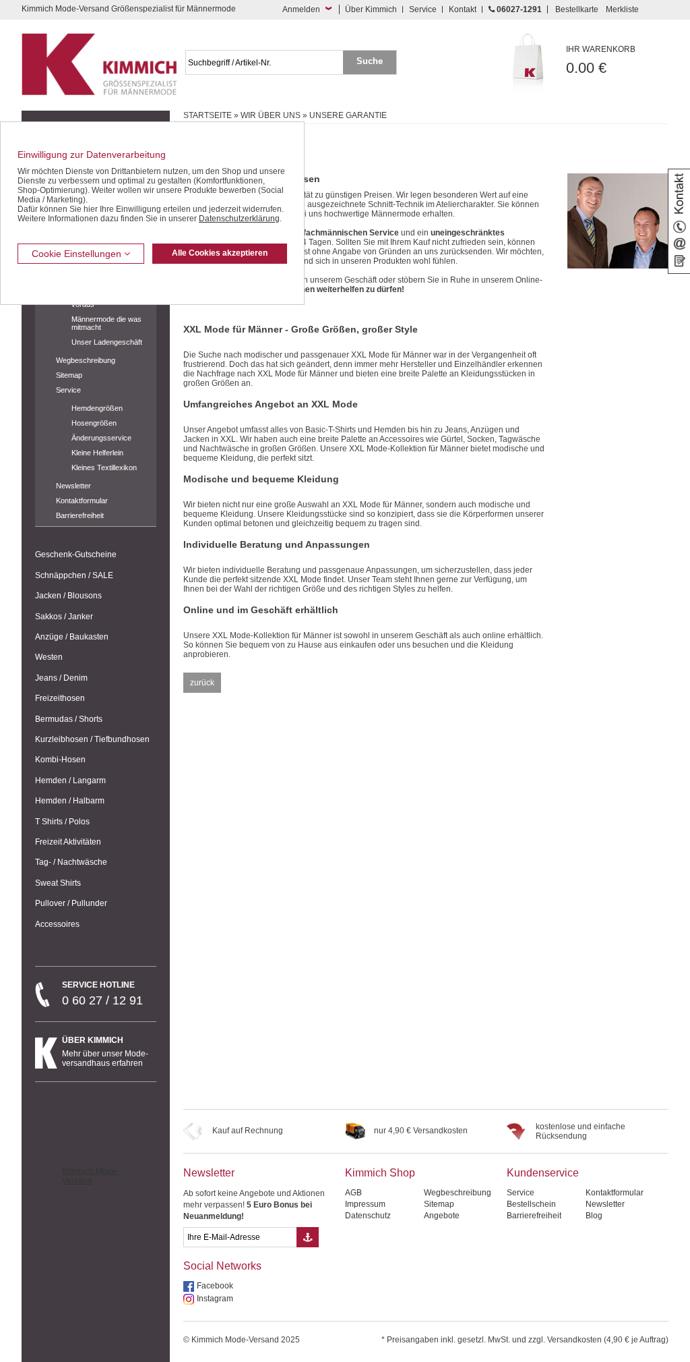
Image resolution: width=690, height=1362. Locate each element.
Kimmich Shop (380, 1173)
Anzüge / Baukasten (71, 637)
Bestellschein (531, 1204)
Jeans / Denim (61, 678)
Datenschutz (368, 1215)
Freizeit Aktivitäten (68, 842)
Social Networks (222, 1266)
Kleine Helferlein (97, 453)
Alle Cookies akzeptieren (220, 253)
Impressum (365, 1204)
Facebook (215, 1285)
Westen (49, 657)
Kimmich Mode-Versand (90, 1175)
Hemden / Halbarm (69, 800)
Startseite (207, 115)
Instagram (215, 1298)
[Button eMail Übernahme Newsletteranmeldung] (307, 1237)
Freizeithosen (60, 698)
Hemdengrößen (97, 408)
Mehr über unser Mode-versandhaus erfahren (105, 1051)
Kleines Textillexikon (104, 467)
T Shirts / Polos (62, 821)
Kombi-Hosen (60, 759)
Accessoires (57, 924)
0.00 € (600, 60)
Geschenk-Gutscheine (76, 554)
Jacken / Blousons (68, 595)
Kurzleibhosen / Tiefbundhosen (92, 739)
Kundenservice (543, 1173)
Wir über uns (271, 115)
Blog (594, 1215)
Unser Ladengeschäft (106, 342)
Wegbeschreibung (85, 360)
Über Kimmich (371, 9)
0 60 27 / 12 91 (102, 993)
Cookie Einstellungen (78, 253)
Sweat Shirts (58, 883)
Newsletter (73, 486)
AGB (353, 1192)
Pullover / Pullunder (71, 903)
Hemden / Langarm (70, 780)
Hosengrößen (94, 423)
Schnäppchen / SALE (74, 575)
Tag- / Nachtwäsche (71, 862)
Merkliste (622, 9)
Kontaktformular (82, 500)
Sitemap (69, 375)
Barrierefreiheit (80, 515)
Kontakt (462, 9)
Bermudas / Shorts (68, 719)
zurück (202, 682)
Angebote (442, 1215)
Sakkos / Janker (64, 616)
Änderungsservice (101, 438)
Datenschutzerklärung (239, 218)
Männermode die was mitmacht (106, 323)
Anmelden (301, 9)
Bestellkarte (576, 9)
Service (423, 9)
